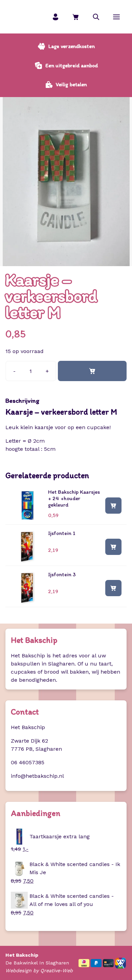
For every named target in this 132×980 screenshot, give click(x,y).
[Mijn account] (55, 17)
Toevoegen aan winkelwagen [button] (113, 505)
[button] (96, 17)
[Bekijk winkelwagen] (75, 17)
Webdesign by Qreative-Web (39, 970)
